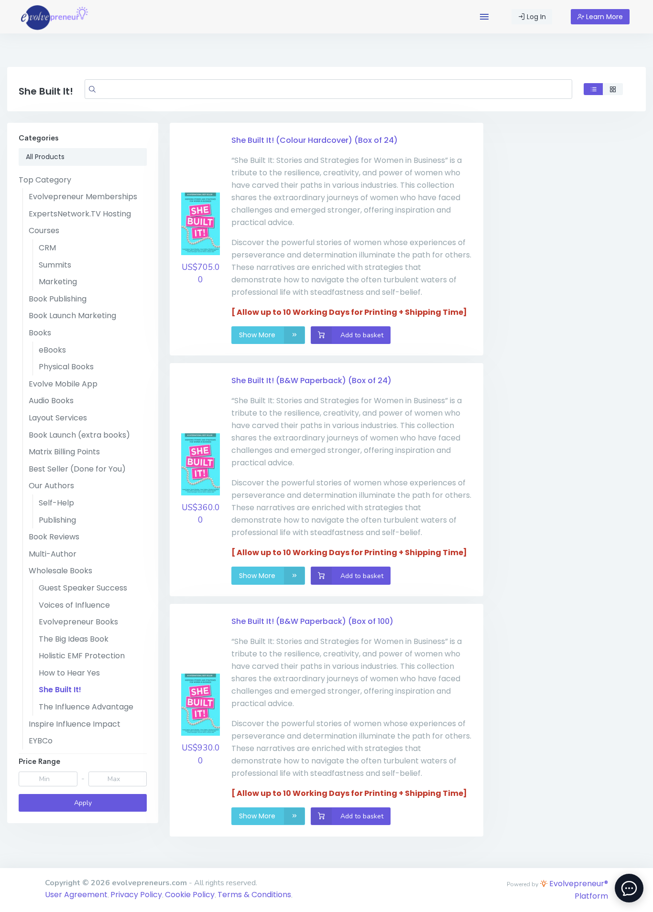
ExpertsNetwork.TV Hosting (80, 213)
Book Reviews (54, 536)
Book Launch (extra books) (79, 434)
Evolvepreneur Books (78, 621)
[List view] (594, 89)
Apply (83, 802)
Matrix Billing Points (64, 451)
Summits (55, 264)
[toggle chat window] (629, 888)
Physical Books (66, 366)
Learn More (603, 16)
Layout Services (58, 417)
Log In (535, 16)
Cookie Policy (190, 894)
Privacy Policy (136, 894)
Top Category (45, 179)
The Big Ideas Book (74, 638)
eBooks (52, 349)
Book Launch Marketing (72, 315)
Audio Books (51, 400)
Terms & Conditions (254, 894)
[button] (484, 16)
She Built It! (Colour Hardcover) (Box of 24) (314, 140)
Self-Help (56, 502)
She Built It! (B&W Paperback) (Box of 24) (311, 380)
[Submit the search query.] (92, 89)
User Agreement (76, 894)
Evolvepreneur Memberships (83, 196)
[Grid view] (613, 89)
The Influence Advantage (86, 706)
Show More (258, 335)
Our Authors (51, 485)
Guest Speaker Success (83, 587)
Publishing (57, 520)
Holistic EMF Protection (82, 655)
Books (40, 332)
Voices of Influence (74, 605)
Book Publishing (58, 298)
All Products (45, 156)
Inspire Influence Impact (74, 724)
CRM (47, 247)
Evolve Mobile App (63, 383)
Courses (44, 230)
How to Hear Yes (69, 672)
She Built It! (60, 689)
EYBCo (41, 740)
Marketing (58, 281)
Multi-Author (52, 553)
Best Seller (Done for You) (77, 468)
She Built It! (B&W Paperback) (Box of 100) (312, 621)
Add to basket (360, 335)
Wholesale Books (60, 570)
